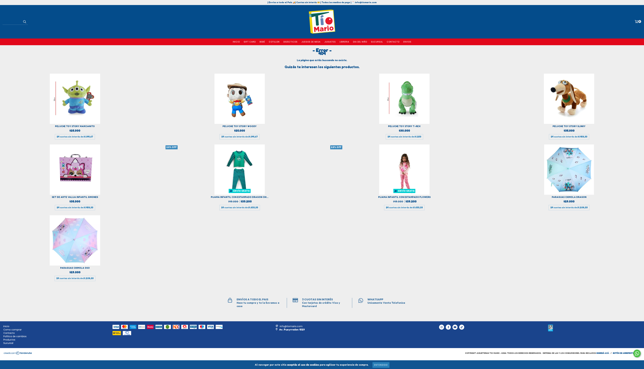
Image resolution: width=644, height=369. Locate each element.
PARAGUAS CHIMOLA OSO (75, 268)
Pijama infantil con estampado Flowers (404, 197)
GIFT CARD (250, 41)
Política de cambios (14, 336)
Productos (9, 339)
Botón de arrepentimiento (627, 353)
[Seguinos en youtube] (455, 327)
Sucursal (377, 41)
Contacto (393, 41)
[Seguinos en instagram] (441, 327)
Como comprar (12, 329)
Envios (407, 41)
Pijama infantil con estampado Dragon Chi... (240, 197)
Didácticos (290, 41)
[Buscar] (24, 22)
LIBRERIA (344, 41)
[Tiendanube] (18, 354)
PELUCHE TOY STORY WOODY (240, 126)
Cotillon (274, 41)
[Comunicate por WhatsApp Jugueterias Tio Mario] (637, 353)
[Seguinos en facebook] (448, 327)
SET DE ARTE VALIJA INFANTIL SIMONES (75, 197)
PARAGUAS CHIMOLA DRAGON (569, 197)
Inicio (236, 41)
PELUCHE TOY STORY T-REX (404, 126)
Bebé (262, 41)
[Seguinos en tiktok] (461, 327)
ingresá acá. (602, 353)
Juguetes (330, 41)
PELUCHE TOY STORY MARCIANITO (75, 126)
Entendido (381, 364)
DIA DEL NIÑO (360, 41)
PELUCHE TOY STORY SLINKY (569, 126)
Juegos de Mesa (310, 41)
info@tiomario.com (291, 326)
